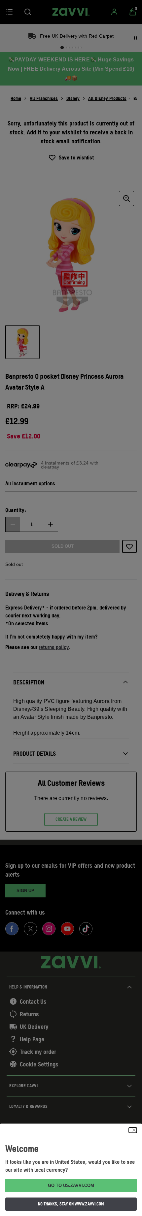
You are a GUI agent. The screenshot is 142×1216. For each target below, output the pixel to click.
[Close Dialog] (133, 1130)
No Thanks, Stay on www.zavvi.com (71, 1203)
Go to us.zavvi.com (71, 1185)
